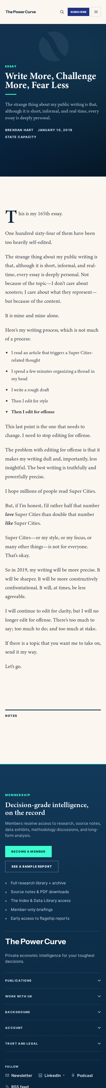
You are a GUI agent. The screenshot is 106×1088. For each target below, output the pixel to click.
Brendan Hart (19, 130)
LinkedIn (53, 1075)
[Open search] (62, 12)
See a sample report (32, 866)
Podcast (85, 1075)
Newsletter (21, 1075)
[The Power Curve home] (20, 11)
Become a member (28, 851)
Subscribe (78, 11)
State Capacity (21, 137)
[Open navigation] (96, 12)
